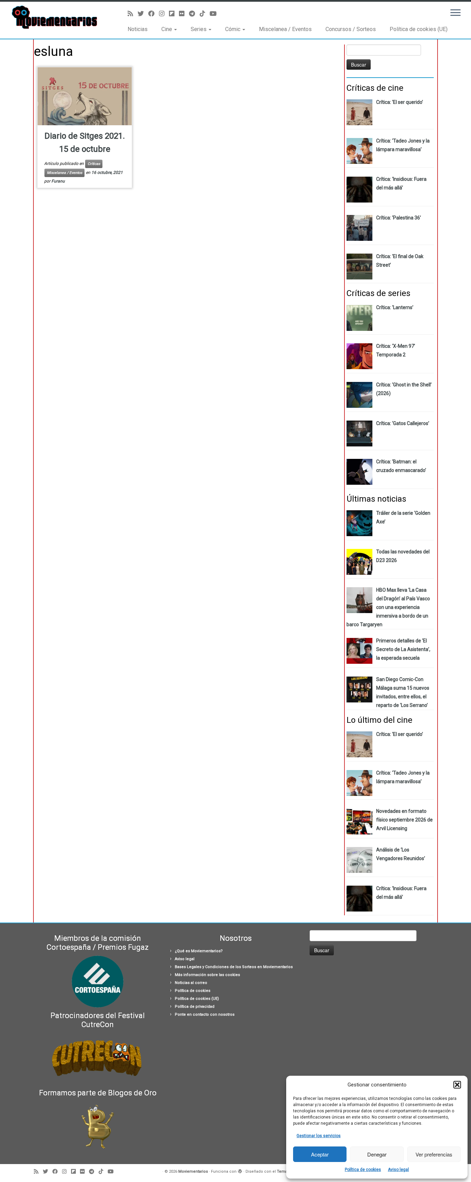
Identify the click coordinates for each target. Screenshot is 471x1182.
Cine (167, 29)
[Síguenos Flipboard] (174, 13)
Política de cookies (363, 1169)
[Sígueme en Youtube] (215, 13)
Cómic (233, 29)
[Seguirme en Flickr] (184, 13)
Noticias (138, 29)
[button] (457, 1084)
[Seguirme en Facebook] (153, 13)
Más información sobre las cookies (207, 975)
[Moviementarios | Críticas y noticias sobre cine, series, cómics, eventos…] (54, 17)
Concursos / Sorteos (350, 29)
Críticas (94, 163)
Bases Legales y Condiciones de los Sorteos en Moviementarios (234, 967)
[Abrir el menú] (455, 13)
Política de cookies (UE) (419, 29)
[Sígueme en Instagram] (164, 13)
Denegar (377, 1154)
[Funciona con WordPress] (240, 1170)
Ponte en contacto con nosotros (204, 1014)
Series (199, 29)
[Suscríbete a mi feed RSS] (133, 13)
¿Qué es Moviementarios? (199, 951)
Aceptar (320, 1154)
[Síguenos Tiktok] (205, 13)
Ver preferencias (433, 1154)
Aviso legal (398, 1169)
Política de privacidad (194, 1006)
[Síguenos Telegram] (194, 13)
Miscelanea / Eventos (285, 29)
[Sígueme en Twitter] (143, 13)
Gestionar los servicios (319, 1135)
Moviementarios (193, 1171)
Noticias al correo (191, 983)
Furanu (58, 181)
